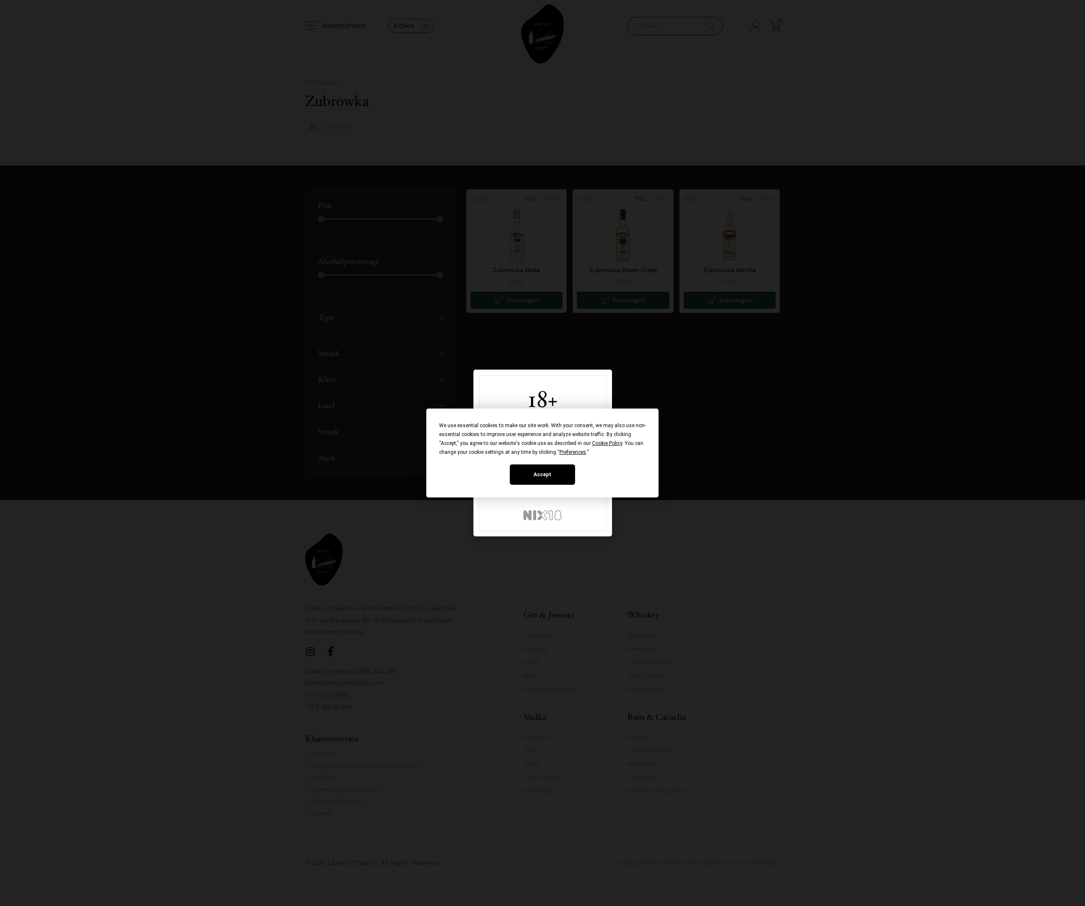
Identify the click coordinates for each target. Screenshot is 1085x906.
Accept (542, 475)
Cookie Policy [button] (607, 443)
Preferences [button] (572, 452)
